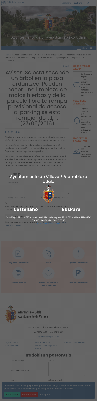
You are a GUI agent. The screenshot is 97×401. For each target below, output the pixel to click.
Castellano (26, 209)
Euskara (71, 209)
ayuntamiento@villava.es (48, 223)
